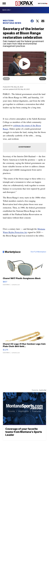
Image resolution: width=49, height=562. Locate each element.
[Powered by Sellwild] (42, 390)
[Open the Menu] (4, 3)
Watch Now (42, 3)
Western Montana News (12, 21)
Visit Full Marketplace (38, 252)
